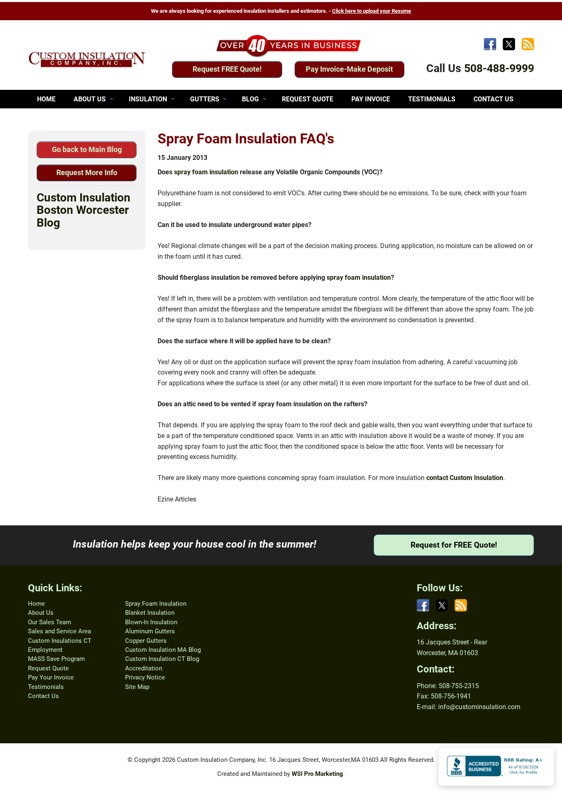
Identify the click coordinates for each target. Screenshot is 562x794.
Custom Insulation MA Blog (163, 649)
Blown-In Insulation (151, 622)
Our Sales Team (49, 622)
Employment (45, 649)
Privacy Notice (145, 677)
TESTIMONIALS (431, 99)
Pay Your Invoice (51, 677)
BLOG (250, 99)
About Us (40, 612)
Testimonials (46, 687)
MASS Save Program (56, 659)
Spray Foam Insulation (155, 603)
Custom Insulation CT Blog (162, 659)
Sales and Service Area (59, 631)
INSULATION (148, 99)
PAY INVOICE (370, 99)
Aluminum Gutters (150, 631)
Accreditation (143, 668)
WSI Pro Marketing (317, 774)
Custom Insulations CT (59, 640)
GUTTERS (204, 99)
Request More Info (86, 172)
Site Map (137, 687)
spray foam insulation (206, 172)
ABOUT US (90, 99)
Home (36, 603)
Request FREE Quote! (227, 69)
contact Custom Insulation (464, 478)
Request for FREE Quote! (454, 545)
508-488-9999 (499, 68)
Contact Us (43, 696)
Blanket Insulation (149, 612)
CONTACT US (493, 99)
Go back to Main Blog (87, 149)
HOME (46, 99)
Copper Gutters (146, 640)
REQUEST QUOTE (307, 99)
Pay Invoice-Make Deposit (349, 69)
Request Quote (48, 668)
